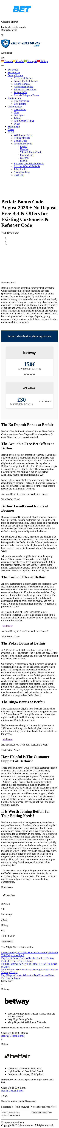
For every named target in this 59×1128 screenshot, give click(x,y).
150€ (14, 1033)
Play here (29, 374)
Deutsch (8, 61)
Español (19, 61)
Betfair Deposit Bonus (12, 1090)
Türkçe (44, 61)
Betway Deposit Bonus (12, 1035)
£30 (13, 1087)
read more (7, 625)
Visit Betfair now (10, 233)
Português (32, 61)
